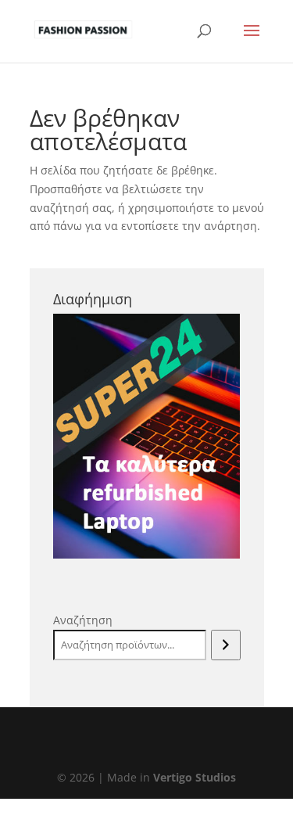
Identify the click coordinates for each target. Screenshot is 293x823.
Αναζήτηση (83, 620)
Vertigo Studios (194, 777)
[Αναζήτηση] (225, 645)
